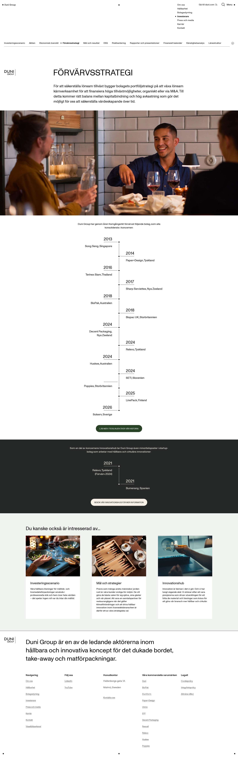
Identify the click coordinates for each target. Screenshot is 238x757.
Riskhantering (119, 42)
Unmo (145, 706)
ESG (106, 42)
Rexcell (145, 726)
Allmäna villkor (187, 694)
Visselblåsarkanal (33, 726)
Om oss (181, 4)
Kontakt (181, 27)
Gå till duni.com (206, 4)
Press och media (185, 20)
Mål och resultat (91, 42)
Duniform (146, 694)
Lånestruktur (215, 42)
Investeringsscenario (14, 42)
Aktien (32, 42)
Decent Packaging (150, 719)
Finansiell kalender (172, 42)
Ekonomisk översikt (49, 42)
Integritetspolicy (188, 687)
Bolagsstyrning (184, 12)
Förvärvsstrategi (71, 42)
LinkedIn (68, 681)
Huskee (145, 739)
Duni (144, 681)
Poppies (146, 745)
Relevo (145, 732)
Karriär (180, 24)
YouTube (68, 687)
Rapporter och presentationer (144, 42)
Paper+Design (148, 700)
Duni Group (10, 4)
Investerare (183, 16)
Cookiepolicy (187, 681)
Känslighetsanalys (195, 42)
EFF (144, 713)
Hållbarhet (182, 8)
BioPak (145, 687)
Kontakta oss (109, 697)
